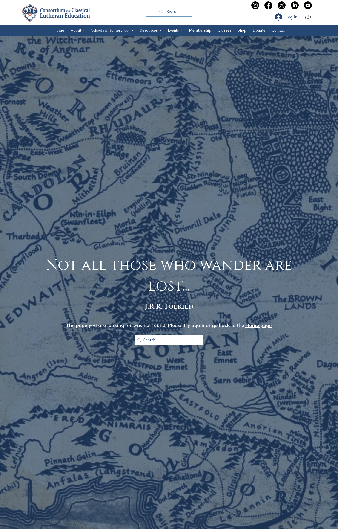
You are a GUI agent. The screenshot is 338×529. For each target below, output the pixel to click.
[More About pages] (84, 30)
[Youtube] (308, 5)
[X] (282, 5)
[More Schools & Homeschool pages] (132, 30)
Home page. (258, 325)
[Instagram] (255, 5)
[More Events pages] (181, 30)
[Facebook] (268, 5)
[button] (308, 18)
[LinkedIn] (295, 5)
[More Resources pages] (160, 30)
